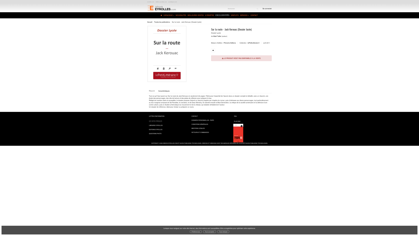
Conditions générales (199, 124)
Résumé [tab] (152, 91)
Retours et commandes (200, 132)
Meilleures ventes (196, 15)
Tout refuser (223, 232)
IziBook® (205, 143)
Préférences (196, 232)
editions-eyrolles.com (161, 2)
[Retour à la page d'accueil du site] (161, 8)
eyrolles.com (150, 2)
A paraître (209, 15)
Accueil (149, 22)
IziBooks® (213, 143)
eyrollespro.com (172, 2)
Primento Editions (230, 43)
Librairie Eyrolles (156, 125)
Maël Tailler (217, 36)
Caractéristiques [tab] (164, 91)
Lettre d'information (156, 116)
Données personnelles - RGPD (202, 120)
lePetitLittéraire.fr (253, 43)
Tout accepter (209, 232)
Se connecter (267, 8)
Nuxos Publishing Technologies (256, 143)
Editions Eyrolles (155, 129)
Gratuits (235, 15)
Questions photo (155, 133)
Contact (254, 15)
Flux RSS (237, 121)
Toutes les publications (162, 22)
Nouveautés (181, 15)
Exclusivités (222, 15)
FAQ (235, 116)
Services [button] (244, 15)
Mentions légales (198, 128)
